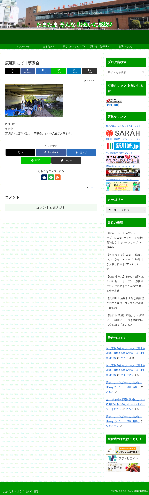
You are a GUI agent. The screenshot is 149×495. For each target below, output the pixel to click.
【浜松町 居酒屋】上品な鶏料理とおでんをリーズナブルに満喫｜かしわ (125, 303)
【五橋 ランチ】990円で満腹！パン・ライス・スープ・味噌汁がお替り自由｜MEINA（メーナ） (125, 261)
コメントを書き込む (51, 207)
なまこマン (127, 374)
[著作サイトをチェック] (44, 177)
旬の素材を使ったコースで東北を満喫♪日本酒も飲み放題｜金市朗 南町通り (125, 353)
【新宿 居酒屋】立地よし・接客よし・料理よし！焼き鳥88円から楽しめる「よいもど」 (125, 320)
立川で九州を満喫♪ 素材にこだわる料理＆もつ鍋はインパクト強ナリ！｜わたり (125, 404)
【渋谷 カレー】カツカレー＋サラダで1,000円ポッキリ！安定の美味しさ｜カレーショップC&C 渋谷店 (125, 240)
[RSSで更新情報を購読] (58, 177)
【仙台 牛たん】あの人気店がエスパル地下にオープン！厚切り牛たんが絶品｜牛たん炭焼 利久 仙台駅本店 (125, 283)
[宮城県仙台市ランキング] (114, 100)
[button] (89, 71)
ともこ (124, 357)
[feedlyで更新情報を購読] (51, 177)
